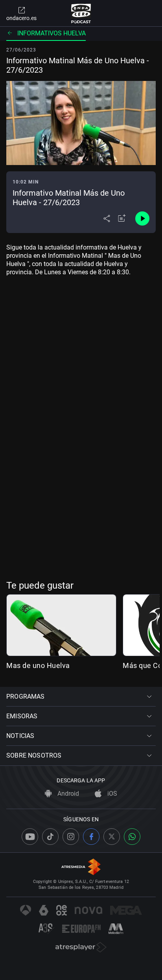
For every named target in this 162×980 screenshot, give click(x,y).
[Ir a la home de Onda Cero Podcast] (81, 13)
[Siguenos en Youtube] (30, 836)
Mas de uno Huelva (38, 665)
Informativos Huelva (51, 33)
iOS (111, 793)
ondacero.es (21, 18)
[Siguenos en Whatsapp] (132, 836)
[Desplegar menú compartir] (107, 218)
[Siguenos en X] (111, 836)
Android (67, 793)
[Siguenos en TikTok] (50, 836)
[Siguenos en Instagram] (71, 836)
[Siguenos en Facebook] (91, 836)
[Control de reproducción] (142, 218)
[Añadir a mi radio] (122, 218)
